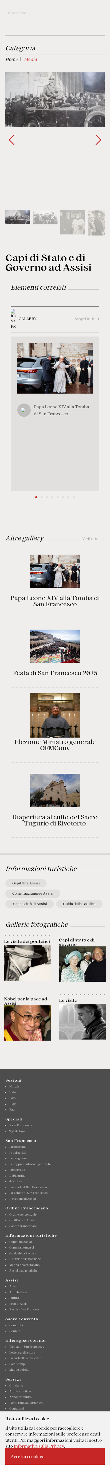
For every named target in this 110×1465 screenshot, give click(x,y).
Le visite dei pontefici (27, 941)
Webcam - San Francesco (26, 1346)
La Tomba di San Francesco (28, 1192)
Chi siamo (16, 1385)
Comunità (16, 1325)
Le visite (68, 1000)
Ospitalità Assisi (26, 883)
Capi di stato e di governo (77, 942)
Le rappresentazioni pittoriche (30, 1164)
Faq (12, 1109)
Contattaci (16, 1408)
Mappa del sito (19, 1369)
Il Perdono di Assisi (22, 1198)
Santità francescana (23, 1226)
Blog (12, 1103)
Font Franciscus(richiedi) (26, 1402)
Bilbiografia (17, 1175)
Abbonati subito (20, 1397)
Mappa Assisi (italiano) (24, 1264)
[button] (98, 140)
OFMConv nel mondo (23, 1220)
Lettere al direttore (22, 1352)
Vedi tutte (93, 539)
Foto (12, 1098)
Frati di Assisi (18, 1303)
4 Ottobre (15, 1181)
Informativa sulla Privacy (39, 1446)
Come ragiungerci (21, 1247)
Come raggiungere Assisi (32, 893)
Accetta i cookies (27, 1456)
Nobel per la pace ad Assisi (25, 1001)
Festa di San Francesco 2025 (55, 673)
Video (13, 1092)
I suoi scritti (17, 1152)
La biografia (17, 1146)
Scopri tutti (86, 319)
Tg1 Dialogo (17, 1131)
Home (11, 59)
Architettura (18, 1292)
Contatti (15, 1331)
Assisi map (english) (23, 1270)
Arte (12, 1286)
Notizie (14, 1086)
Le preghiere (18, 1158)
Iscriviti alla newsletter (25, 1358)
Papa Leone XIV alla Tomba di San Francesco (55, 601)
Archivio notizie (20, 1391)
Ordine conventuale (23, 1214)
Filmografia (17, 1169)
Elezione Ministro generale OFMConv (55, 745)
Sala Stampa (17, 1364)
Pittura (14, 1297)
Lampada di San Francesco (28, 1187)
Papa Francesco (20, 1125)
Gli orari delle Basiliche (25, 1259)
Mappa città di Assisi (29, 904)
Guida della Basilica (79, 904)
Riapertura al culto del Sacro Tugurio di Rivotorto (55, 820)
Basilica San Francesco (25, 1309)
